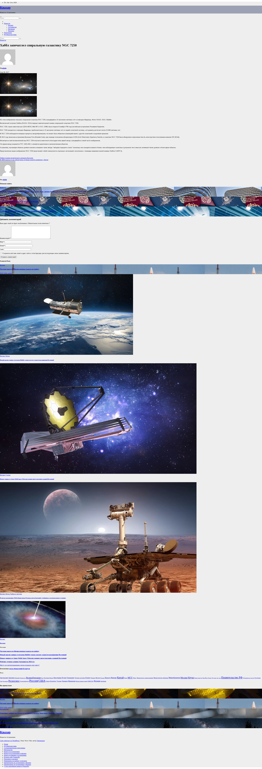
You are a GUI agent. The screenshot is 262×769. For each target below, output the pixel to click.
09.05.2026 (4, 717)
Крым (125, 678)
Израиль (93, 678)
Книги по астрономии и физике (15, 753)
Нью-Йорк (205, 678)
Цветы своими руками (81, 681)
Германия (70, 678)
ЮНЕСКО (90, 681)
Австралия (4, 678)
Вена (42, 678)
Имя (2, 242)
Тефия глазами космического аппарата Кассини (16, 158)
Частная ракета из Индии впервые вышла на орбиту (19, 269)
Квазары (11, 31)
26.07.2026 (4, 273)
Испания (102, 678)
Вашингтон (23, 678)
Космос (10, 25)
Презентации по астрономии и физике (17, 763)
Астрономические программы (14, 748)
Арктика (11, 678)
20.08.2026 (4, 697)
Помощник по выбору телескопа (15, 761)
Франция (71, 681)
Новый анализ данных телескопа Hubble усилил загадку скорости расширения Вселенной (27, 360)
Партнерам (8, 33)
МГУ (130, 677)
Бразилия (17, 678)
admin (4, 68)
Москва (184, 677)
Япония (97, 681)
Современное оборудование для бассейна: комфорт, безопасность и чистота (27, 211)
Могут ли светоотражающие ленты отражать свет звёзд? (19, 665)
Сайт (1, 249)
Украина (65, 681)
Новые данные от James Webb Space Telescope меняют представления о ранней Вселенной (27, 479)
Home (6, 744)
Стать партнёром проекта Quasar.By (16, 766)
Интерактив (8, 750)
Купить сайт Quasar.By (12, 757)
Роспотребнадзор (24, 681)
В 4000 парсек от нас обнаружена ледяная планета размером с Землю (24, 160)
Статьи (8, 475)
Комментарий (5, 238)
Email (2, 246)
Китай (120, 677)
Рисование (5, 681)
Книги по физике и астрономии (15, 755)
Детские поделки (79, 678)
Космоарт (11, 29)
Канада (108, 678)
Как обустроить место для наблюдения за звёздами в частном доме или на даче (29, 723)
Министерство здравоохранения (145, 678)
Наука (8, 356)
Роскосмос (14, 680)
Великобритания (33, 677)
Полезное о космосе (11, 759)
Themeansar (41, 741)
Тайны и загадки (16, 594)
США (41, 680)
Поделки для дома (216, 678)
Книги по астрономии (12, 752)
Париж (209, 678)
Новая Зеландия (198, 678)
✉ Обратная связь (10, 35)
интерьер (103, 681)
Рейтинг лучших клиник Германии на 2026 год (17, 662)
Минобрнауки (174, 678)
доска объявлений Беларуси (19, 669)
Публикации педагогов (248, 678)
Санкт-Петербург (51, 681)
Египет (87, 678)
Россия (33, 680)
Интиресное (4, 689)
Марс (134, 678)
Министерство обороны (161, 678)
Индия (98, 678)
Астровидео (12, 27)
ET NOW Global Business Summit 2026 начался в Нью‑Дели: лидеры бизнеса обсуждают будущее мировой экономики (43, 191)
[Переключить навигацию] (1, 16)
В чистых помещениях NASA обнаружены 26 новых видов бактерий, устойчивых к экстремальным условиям (33, 598)
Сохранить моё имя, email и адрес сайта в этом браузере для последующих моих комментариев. (35, 253)
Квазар (5, 7)
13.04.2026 (4, 727)
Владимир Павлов (48, 678)
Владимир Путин (60, 678)
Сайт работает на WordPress (10, 741)
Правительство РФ (231, 677)
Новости (7, 23)
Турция (59, 681)
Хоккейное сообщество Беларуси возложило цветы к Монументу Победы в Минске (31, 713)
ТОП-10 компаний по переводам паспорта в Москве (19, 201)
